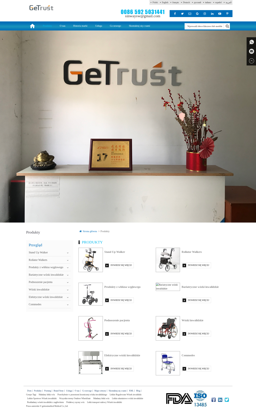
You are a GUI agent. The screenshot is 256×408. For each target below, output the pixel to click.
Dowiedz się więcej (121, 265)
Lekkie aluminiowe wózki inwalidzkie (127, 398)
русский (197, 2)
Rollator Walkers (38, 259)
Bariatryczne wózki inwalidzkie (46, 274)
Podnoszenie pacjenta (40, 282)
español (218, 2)
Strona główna (90, 231)
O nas (62, 26)
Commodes (35, 304)
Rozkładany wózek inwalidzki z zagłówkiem (45, 402)
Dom (29, 391)
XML (131, 391)
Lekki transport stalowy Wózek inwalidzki (104, 402)
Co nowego (115, 26)
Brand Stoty (59, 391)
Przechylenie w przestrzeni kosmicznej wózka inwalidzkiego (82, 394)
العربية (228, 2)
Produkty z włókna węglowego (46, 267)
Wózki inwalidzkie (39, 289)
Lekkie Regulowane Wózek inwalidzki (125, 394)
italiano (208, 2)
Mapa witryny (100, 391)
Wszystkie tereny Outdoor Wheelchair (75, 398)
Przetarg (47, 391)
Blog (138, 391)
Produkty (47, 26)
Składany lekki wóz (47, 394)
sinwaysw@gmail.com (142, 16)
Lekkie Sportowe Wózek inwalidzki (42, 398)
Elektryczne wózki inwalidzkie (46, 297)
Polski (155, 2)
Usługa (98, 26)
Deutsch (186, 2)
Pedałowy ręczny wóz (75, 402)
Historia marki (80, 26)
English (165, 2)
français (175, 2)
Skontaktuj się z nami (139, 26)
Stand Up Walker (38, 252)
